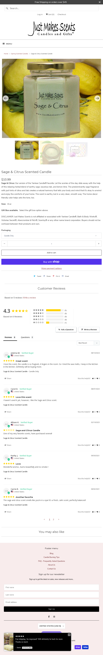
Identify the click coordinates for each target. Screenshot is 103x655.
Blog (51, 553)
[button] (93, 378)
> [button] (58, 519)
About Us (51, 565)
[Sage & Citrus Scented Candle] (51, 98)
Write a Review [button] (90, 329)
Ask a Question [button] (67, 329)
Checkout (62, 14)
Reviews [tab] (8, 337)
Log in (40, 14)
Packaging (5, 230)
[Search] (7, 8)
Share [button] (9, 378)
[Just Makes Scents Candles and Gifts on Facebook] (49, 616)
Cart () (51, 14)
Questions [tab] (25, 337)
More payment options (51, 268)
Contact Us (51, 569)
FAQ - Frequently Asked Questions (51, 561)
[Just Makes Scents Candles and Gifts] (51, 29)
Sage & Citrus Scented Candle (15, 371)
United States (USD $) (50, 626)
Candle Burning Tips (51, 557)
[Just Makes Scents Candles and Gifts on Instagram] (54, 616)
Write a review (29, 297)
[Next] (97, 98)
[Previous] (6, 98)
